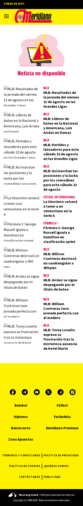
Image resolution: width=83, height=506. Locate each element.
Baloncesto (21, 428)
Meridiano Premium (62, 428)
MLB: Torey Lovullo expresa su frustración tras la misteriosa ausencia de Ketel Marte (60, 339)
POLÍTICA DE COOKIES (24, 466)
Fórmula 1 (50, 223)
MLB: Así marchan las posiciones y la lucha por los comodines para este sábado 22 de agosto (60, 180)
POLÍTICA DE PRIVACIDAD (61, 455)
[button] (6, 16)
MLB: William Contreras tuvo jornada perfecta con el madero (61, 310)
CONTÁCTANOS (29, 476)
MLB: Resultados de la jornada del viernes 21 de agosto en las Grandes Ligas (61, 99)
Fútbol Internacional (59, 197)
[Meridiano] (33, 16)
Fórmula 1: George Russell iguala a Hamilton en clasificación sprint (59, 234)
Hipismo (21, 416)
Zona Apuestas (20, 439)
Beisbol (21, 405)
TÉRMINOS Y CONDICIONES (21, 455)
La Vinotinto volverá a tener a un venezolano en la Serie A (60, 208)
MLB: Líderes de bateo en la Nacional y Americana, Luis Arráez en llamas (60, 125)
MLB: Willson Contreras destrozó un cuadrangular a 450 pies (60, 260)
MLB (46, 88)
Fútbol (62, 405)
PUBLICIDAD (52, 476)
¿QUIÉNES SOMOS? (57, 466)
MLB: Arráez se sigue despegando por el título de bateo (60, 284)
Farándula (62, 416)
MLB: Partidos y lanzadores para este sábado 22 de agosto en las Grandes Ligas (61, 151)
